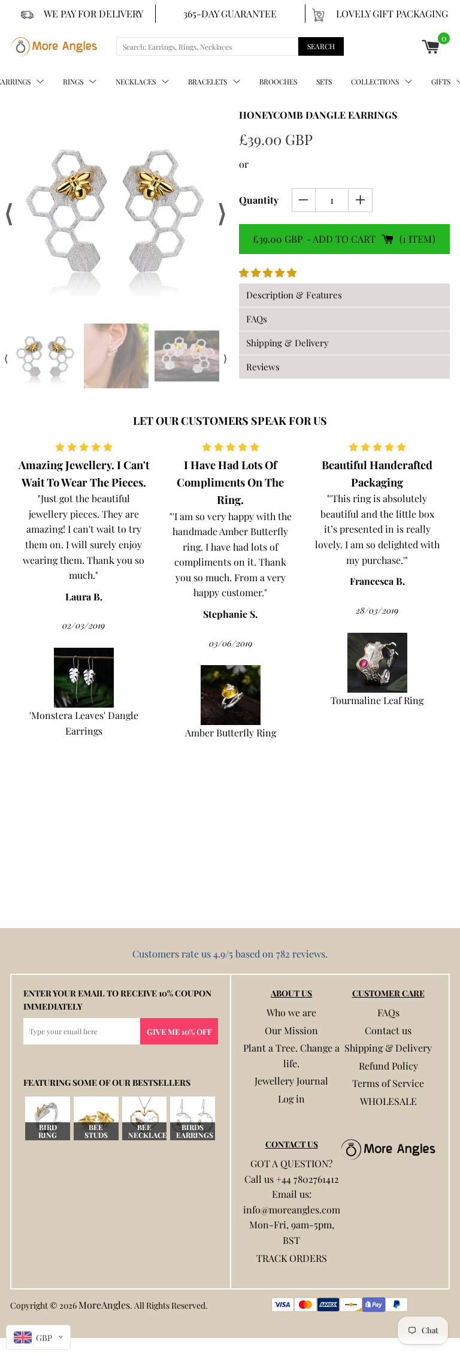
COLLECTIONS (375, 81)
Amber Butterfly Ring (83, 732)
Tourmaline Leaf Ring (230, 700)
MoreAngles (104, 1304)
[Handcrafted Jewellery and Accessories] (54, 47)
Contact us (388, 1030)
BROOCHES (278, 81)
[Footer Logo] (388, 1149)
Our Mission (291, 1030)
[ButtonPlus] (360, 200)
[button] (269, 272)
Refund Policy (388, 1065)
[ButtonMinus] (304, 200)
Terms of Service (388, 1083)
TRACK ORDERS (291, 1258)
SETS (324, 81)
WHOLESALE (388, 1101)
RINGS (73, 81)
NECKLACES (136, 81)
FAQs (388, 1012)
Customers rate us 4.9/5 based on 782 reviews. (230, 953)
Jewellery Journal (291, 1080)
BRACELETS (207, 81)
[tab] (344, 295)
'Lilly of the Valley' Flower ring (377, 866)
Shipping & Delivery (388, 1047)
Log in (291, 1098)
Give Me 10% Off (179, 1031)
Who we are (291, 1012)
